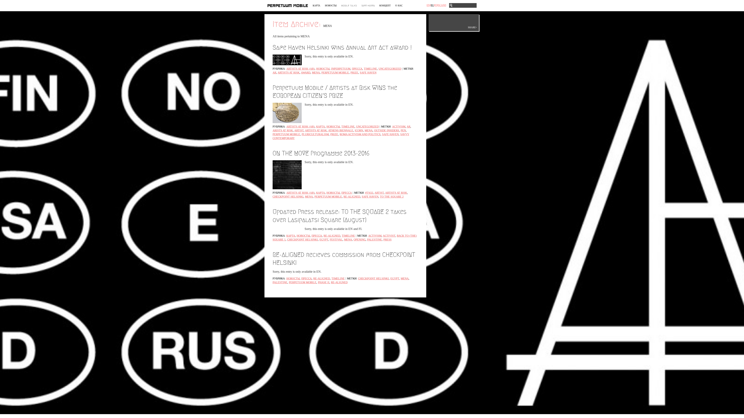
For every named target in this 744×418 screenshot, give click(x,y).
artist (299, 130)
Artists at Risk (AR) (300, 68)
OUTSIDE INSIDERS (386, 130)
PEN (403, 130)
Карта (316, 5)
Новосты (331, 5)
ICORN (359, 130)
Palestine (374, 239)
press (387, 239)
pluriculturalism (315, 134)
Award (305, 72)
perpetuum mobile (335, 72)
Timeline (370, 68)
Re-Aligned (332, 235)
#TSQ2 (369, 192)
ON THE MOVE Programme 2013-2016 (321, 153)
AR (274, 72)
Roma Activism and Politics (360, 134)
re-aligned (352, 196)
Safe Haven (368, 5)
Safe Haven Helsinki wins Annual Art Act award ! (342, 47)
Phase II (323, 282)
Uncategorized (390, 68)
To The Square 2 (392, 196)
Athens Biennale (340, 130)
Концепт (385, 5)
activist (389, 235)
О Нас (399, 5)
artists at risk (289, 72)
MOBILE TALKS (349, 5)
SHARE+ (472, 27)
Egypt (323, 239)
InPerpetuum (340, 68)
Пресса (357, 68)
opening (360, 239)
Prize (354, 72)
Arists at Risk (283, 130)
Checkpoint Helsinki (288, 196)
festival (336, 239)
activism (398, 126)
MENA (316, 72)
